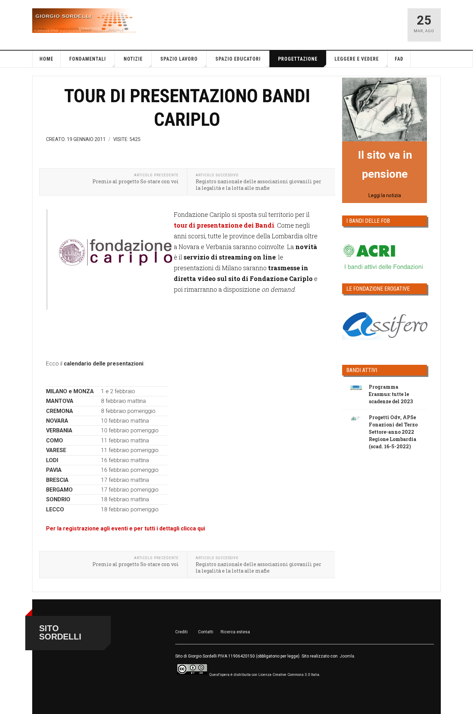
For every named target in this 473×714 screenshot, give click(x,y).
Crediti (181, 631)
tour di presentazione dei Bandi (224, 225)
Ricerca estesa (235, 631)
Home (46, 59)
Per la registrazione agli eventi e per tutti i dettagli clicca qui (125, 528)
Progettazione (298, 59)
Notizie (133, 59)
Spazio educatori (238, 59)
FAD (399, 59)
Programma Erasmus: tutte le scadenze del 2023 (391, 394)
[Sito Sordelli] (84, 20)
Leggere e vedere (356, 59)
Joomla (347, 656)
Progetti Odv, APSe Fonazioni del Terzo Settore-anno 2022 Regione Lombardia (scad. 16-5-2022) (393, 432)
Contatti (205, 631)
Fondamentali (87, 59)
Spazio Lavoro (179, 59)
